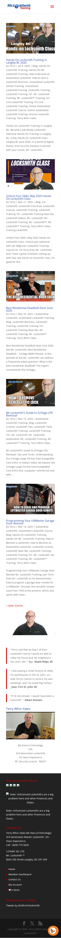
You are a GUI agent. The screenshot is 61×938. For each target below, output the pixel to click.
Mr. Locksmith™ (38, 222)
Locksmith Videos (16, 218)
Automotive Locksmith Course (35, 530)
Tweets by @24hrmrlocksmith (23, 905)
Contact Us (14, 879)
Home (11, 869)
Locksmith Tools (43, 426)
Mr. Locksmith (35, 218)
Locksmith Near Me (17, 550)
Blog (35, 65)
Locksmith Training (39, 90)
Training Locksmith (17, 230)
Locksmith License (42, 546)
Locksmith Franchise (30, 206)
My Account (15, 884)
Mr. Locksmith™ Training (31, 98)
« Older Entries (14, 605)
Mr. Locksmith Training (33, 439)
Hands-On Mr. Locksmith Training (25, 538)
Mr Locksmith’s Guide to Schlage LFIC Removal (29, 414)
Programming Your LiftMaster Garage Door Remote (30, 522)
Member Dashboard (19, 874)
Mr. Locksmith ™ (15, 855)
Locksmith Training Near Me (38, 214)
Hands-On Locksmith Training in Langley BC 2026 (26, 61)
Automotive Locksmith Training (36, 317)
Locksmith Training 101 (19, 94)
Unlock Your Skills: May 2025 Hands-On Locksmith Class (29, 197)
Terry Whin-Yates (26, 118)
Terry (12, 65)
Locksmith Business (23, 321)
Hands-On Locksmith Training (29, 534)
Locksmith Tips (24, 426)
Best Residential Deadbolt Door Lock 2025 (29, 309)
